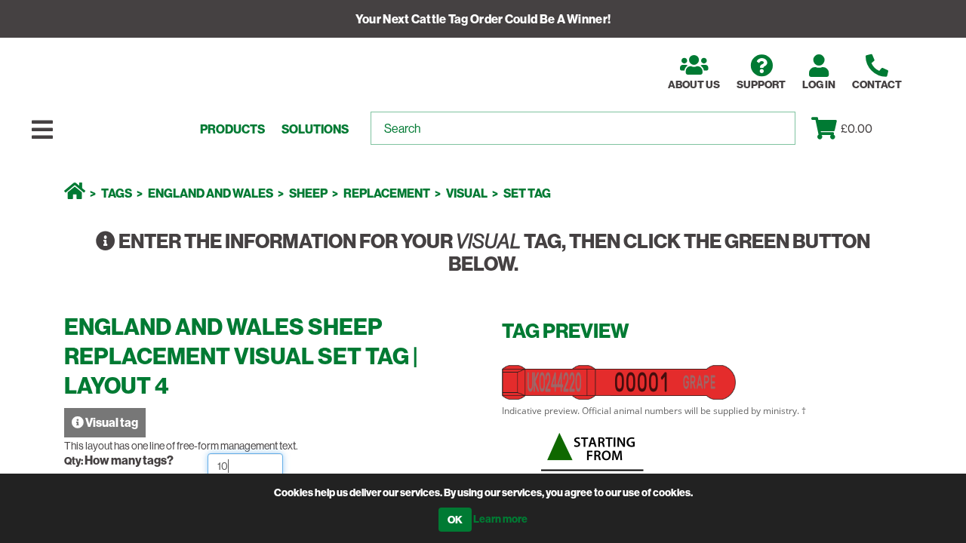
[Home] (74, 193)
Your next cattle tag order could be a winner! (483, 18)
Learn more (500, 519)
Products (232, 129)
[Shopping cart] (826, 128)
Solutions (315, 129)
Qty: (74, 461)
